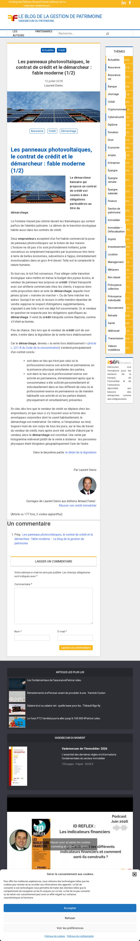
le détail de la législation (80, 452)
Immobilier (114, 220)
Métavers (113, 269)
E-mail (62, 631)
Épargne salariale (113, 191)
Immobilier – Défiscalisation (116, 229)
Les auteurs (18, 33)
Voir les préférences (70, 928)
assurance (37, 131)
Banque (112, 86)
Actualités (48, 50)
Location (113, 254)
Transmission (115, 338)
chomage (113, 94)
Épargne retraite (113, 180)
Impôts (112, 239)
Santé (111, 323)
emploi (112, 155)
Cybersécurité (116, 117)
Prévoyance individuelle (115, 298)
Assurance (114, 67)
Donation (113, 132)
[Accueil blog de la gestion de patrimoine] (12, 17)
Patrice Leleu (73, 680)
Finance (112, 201)
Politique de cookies (55, 936)
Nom (18, 631)
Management (116, 262)
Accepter (70, 908)
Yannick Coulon (96, 692)
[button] (134, 874)
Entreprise (114, 162)
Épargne (113, 170)
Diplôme (112, 124)
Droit (110, 139)
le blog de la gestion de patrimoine (60, 16)
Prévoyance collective (115, 286)
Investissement (117, 246)
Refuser (70, 918)
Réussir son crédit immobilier (77, 505)
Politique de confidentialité (80, 936)
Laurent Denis (53, 85)
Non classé (114, 277)
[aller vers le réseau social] (124, 2)
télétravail (113, 330)
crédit (52, 131)
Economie (113, 147)
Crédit (61, 50)
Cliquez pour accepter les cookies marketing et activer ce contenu (70, 844)
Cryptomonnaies (117, 109)
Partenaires (43, 31)
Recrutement (115, 307)
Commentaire (23, 584)
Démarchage (68, 131)
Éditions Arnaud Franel (35, 1)
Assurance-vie (114, 77)
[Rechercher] (107, 33)
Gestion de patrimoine (114, 210)
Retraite (112, 315)
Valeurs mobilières (114, 348)
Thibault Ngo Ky (91, 705)
